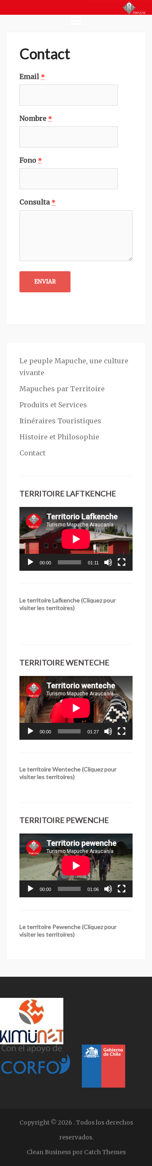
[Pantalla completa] (121, 562)
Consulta (37, 202)
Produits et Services (53, 404)
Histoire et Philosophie (59, 437)
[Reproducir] (30, 562)
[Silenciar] (108, 562)
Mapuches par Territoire (62, 388)
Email (32, 76)
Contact (32, 453)
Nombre (35, 118)
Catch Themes (105, 1152)
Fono (30, 160)
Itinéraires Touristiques (60, 421)
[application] (76, 539)
